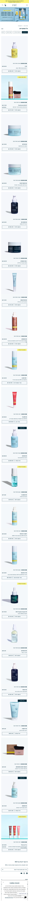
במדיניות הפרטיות (9, 897)
